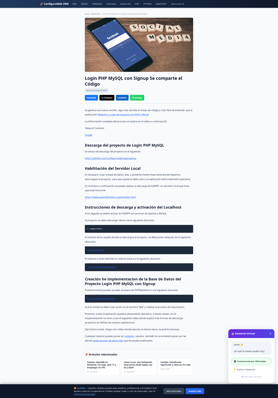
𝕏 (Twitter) (106, 97)
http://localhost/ (95, 250)
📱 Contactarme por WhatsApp (250, 361)
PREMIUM (97, 3)
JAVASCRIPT (161, 3)
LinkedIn (122, 97)
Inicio (87, 13)
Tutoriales (111, 3)
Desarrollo (125, 3)
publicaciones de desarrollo (108, 340)
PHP (137, 3)
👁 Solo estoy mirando (251, 377)
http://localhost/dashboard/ (102, 267)
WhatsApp (137, 97)
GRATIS (84, 3)
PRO (74, 3)
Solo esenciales (174, 391)
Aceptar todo (195, 391)
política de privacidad (84, 394)
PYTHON (147, 3)
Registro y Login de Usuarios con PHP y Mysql (123, 114)
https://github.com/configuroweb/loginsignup (110, 158)
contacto (129, 336)
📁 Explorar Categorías (244, 369)
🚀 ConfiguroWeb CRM (54, 4)
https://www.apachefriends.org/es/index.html (110, 197)
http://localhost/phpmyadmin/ (101, 299)
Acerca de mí (177, 3)
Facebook (91, 97)
